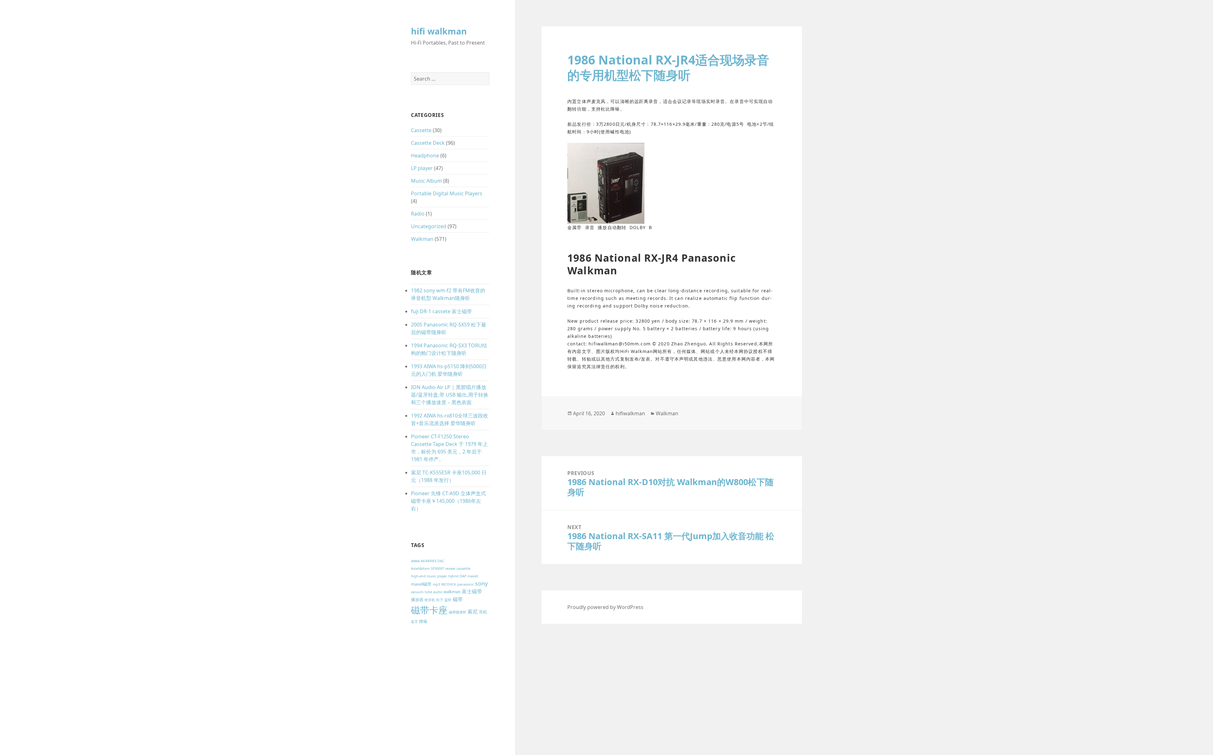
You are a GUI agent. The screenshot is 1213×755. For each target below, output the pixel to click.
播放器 (417, 599)
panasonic (465, 584)
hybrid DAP (457, 576)
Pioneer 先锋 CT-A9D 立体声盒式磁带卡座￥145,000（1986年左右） (448, 501)
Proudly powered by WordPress (605, 607)
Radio (418, 213)
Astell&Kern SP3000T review (433, 568)
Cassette (421, 130)
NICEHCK (448, 584)
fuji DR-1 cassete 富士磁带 (441, 311)
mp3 (436, 584)
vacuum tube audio (426, 592)
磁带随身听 (457, 612)
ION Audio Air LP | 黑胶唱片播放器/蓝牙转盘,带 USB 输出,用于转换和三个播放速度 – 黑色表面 (449, 395)
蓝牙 (414, 621)
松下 (439, 600)
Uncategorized (428, 226)
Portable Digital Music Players (446, 193)
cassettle (463, 568)
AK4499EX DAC (432, 561)
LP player (422, 168)
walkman (452, 591)
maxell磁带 (421, 584)
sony (481, 583)
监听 (447, 600)
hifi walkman (439, 31)
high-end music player (429, 576)
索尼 (473, 611)
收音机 (430, 600)
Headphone (425, 155)
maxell (473, 576)
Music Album (426, 180)
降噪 (423, 621)
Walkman (422, 238)
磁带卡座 (429, 610)
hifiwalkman (630, 413)
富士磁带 (472, 591)
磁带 (458, 599)
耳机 (483, 612)
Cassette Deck (428, 142)
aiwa (415, 560)
